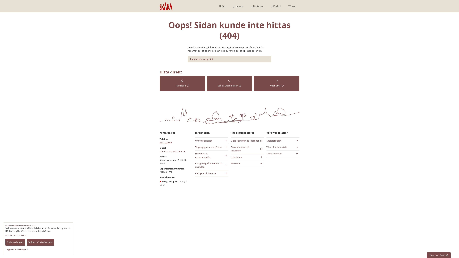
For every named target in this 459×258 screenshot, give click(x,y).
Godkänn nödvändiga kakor (40, 242)
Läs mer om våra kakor (15, 235)
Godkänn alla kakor (15, 242)
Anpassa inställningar (16, 249)
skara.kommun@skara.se (172, 151)
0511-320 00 (166, 142)
